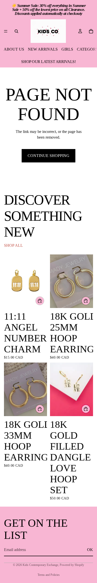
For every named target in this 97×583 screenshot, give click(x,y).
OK (90, 550)
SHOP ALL (13, 245)
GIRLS (67, 49)
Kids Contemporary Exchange (40, 565)
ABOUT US (14, 49)
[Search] (16, 31)
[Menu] (5, 31)
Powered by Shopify (72, 565)
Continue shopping (48, 155)
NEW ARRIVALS (43, 49)
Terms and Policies (49, 575)
